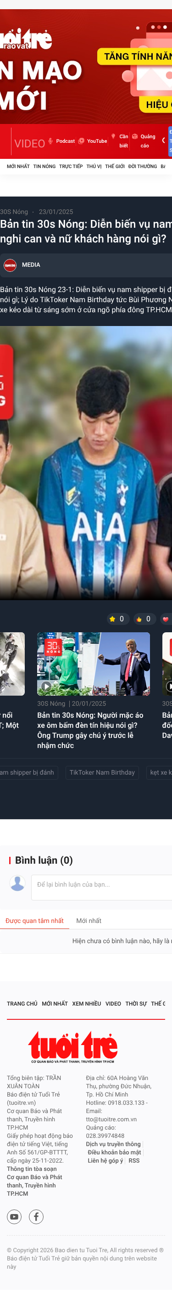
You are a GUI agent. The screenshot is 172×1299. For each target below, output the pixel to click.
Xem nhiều (86, 1004)
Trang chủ (22, 1004)
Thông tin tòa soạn (32, 1169)
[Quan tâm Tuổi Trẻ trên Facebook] (36, 1216)
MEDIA (31, 265)
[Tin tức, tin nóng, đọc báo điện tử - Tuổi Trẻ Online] (9, 141)
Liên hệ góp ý (105, 1161)
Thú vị (93, 166)
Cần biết (123, 141)
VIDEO (29, 143)
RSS (134, 1161)
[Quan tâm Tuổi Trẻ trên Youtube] (14, 1216)
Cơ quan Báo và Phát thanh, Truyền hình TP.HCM (34, 1186)
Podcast (65, 141)
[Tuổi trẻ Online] (74, 1047)
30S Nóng (14, 212)
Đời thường (142, 166)
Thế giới (115, 166)
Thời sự (136, 1004)
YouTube (97, 141)
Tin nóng (44, 166)
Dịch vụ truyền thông (113, 1144)
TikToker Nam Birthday (102, 772)
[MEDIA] (10, 265)
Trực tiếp (71, 166)
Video (113, 1004)
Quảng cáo (148, 141)
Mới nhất (18, 166)
